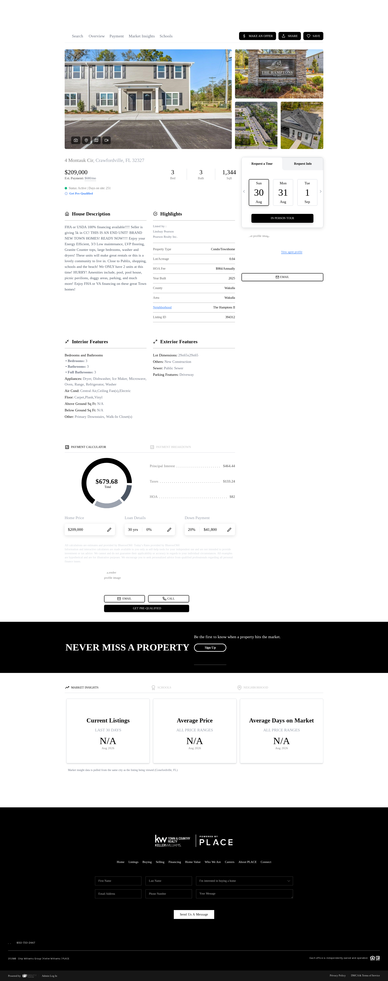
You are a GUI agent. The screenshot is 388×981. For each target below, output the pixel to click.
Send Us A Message (194, 914)
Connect (266, 862)
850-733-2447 (26, 942)
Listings (133, 862)
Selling (160, 862)
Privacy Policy (338, 975)
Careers (229, 862)
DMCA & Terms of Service (365, 975)
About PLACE (247, 862)
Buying (147, 862)
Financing (175, 862)
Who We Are (213, 862)
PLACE (65, 958)
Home (120, 862)
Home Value (193, 862)
